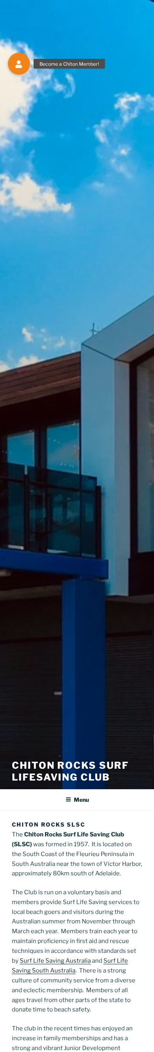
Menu (81, 799)
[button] (19, 64)
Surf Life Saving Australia (55, 960)
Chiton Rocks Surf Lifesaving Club (70, 771)
